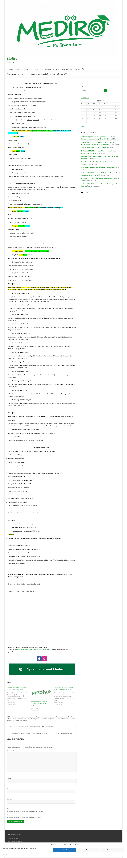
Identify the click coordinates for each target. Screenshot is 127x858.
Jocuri (58, 69)
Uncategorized (35, 726)
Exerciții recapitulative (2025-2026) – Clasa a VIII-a (97, 167)
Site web (9, 799)
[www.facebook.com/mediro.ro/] (82, 193)
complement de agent (34, 717)
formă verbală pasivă (48, 719)
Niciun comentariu (48, 726)
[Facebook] (39, 658)
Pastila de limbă (67, 69)
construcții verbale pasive (21, 719)
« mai (82, 126)
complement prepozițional (52, 717)
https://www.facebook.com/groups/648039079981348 (32, 649)
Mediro (12, 58)
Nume (9, 778)
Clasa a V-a (18, 69)
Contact (77, 69)
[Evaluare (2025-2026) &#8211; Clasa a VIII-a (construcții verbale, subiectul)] (66, 696)
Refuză (88, 850)
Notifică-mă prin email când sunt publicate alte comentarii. (25, 811)
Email (9, 789)
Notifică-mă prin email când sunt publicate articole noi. (24, 817)
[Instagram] (44, 658)
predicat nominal (63, 719)
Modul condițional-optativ (65, 733)
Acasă (11, 69)
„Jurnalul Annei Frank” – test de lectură (93, 147)
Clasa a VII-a (39, 69)
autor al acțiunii (20, 717)
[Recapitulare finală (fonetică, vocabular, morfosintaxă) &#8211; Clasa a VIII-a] (41, 693)
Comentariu (11, 751)
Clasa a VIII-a (49, 69)
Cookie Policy (6, 854)
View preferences (112, 850)
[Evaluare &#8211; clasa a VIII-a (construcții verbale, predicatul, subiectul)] (18, 696)
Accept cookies (64, 850)
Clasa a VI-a (28, 69)
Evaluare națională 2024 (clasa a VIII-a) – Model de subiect (28, 733)
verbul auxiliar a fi (21, 720)
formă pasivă (35, 719)
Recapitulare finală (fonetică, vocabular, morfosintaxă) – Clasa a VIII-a (40, 703)
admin (11, 726)
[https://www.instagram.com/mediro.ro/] (87, 193)
